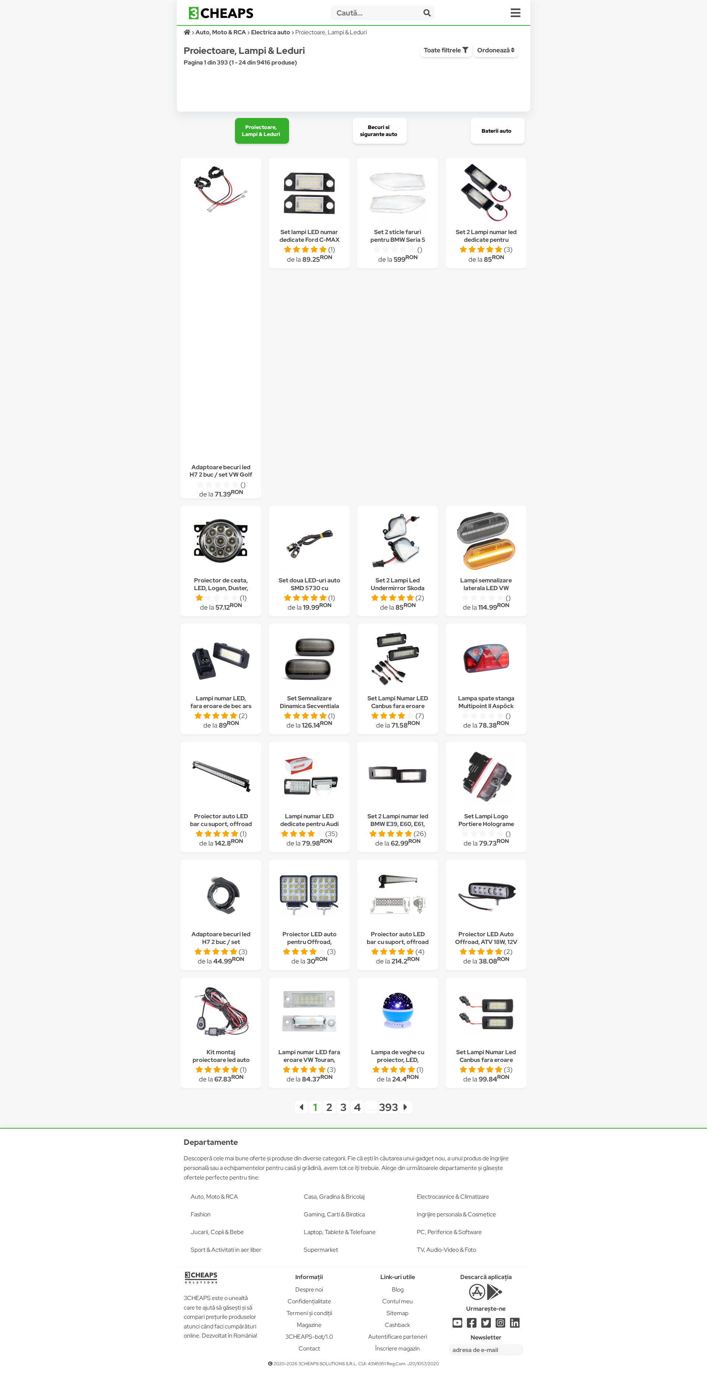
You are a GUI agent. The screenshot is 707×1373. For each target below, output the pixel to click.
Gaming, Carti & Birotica (334, 1214)
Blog (398, 1289)
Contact (309, 1348)
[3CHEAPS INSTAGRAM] (500, 1325)
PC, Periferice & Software (449, 1232)
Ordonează (494, 50)
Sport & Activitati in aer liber (226, 1250)
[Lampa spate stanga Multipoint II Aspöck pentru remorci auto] (486, 660)
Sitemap (397, 1313)
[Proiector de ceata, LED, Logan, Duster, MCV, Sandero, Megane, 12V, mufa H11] (221, 542)
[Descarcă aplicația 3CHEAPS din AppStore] (477, 1296)
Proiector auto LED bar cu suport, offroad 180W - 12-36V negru (221, 824)
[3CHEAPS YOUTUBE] (457, 1325)
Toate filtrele (443, 50)
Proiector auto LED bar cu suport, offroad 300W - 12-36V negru (398, 942)
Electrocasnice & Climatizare (453, 1196)
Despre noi (309, 1289)
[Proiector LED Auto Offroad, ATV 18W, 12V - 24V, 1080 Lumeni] (486, 896)
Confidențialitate (309, 1301)
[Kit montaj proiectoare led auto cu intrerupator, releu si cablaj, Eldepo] (221, 1014)
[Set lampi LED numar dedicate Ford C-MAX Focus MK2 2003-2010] (309, 193)
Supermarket (321, 1250)
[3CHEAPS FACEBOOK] (471, 1325)
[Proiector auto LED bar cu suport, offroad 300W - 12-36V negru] (397, 896)
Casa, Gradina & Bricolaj (334, 1196)
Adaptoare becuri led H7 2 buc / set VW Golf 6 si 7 (221, 475)
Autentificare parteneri (397, 1337)
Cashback (397, 1325)
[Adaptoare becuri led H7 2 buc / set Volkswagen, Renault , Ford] (221, 896)
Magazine (309, 1325)
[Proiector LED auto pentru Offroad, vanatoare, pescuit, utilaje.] (309, 896)
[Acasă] (187, 32)
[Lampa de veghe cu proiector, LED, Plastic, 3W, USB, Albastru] (397, 1014)
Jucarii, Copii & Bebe (217, 1232)
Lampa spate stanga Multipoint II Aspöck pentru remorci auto (486, 706)
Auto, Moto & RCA (214, 1196)
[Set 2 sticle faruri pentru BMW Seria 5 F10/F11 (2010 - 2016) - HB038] (397, 193)
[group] (262, 131)
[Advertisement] (221, 334)
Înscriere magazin (397, 1348)
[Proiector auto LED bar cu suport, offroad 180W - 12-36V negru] (221, 778)
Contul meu (397, 1301)
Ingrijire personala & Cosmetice (456, 1214)
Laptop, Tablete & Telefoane (340, 1232)
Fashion (201, 1214)
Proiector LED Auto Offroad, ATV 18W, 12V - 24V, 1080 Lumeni (486, 942)
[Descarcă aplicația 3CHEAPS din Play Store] (494, 1296)
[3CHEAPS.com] (221, 13)
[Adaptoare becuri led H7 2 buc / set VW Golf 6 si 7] (221, 189)
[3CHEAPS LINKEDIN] (514, 1325)
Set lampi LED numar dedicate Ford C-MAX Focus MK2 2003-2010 (309, 239)
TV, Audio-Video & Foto (446, 1250)
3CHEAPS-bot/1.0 (309, 1337)
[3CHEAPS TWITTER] (486, 1325)
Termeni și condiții (309, 1313)
